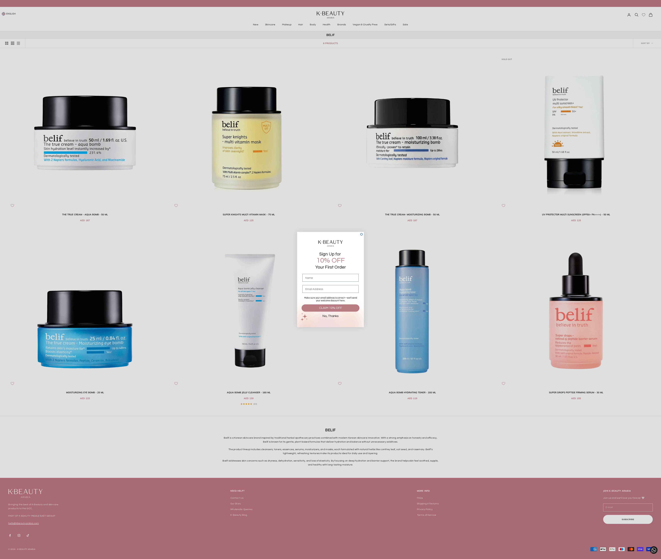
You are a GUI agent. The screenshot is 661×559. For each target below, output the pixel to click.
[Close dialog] (361, 234)
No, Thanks (330, 316)
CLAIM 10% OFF (330, 308)
